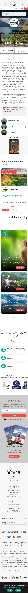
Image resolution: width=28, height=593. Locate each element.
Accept (9, 590)
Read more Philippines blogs (14, 318)
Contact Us (14, 501)
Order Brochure (14, 456)
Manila (15, 59)
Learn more (21, 587)
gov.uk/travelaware (18, 558)
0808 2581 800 (18, 8)
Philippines (9, 59)
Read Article (20, 267)
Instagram (14, 473)
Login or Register (19, 4)
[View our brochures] (14, 146)
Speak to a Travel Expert (14, 120)
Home (3, 59)
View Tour (5, 209)
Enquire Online (11, 132)
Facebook (9, 473)
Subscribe (15, 113)
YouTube (19, 473)
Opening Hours (14, 487)
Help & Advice (8, 522)
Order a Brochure (14, 137)
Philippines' (4, 65)
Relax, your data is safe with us (15, 419)
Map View (13, 209)
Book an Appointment (13, 126)
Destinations (8, 518)
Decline (18, 590)
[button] (26, 8)
